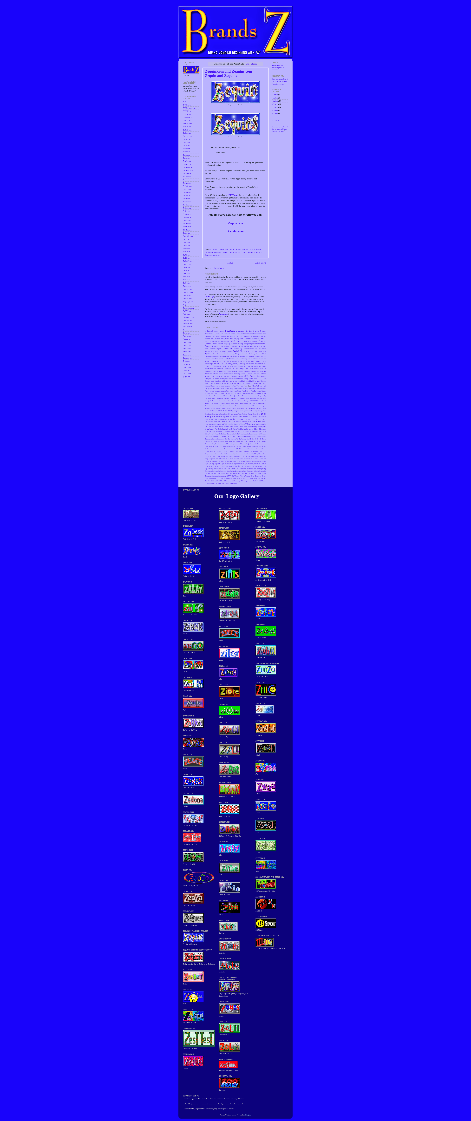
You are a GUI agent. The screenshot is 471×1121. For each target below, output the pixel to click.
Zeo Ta (254, 439)
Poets (261, 393)
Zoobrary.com (217, 468)
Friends (264, 361)
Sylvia (230, 414)
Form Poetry (241, 361)
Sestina (213, 408)
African (244, 333)
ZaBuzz (243, 429)
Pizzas (208, 393)
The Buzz (252, 416)
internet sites (214, 376)
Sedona (225, 406)
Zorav (245, 471)
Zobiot (257, 458)
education (234, 356)
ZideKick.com (234, 451)
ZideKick (226, 451)
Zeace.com (259, 436)
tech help (208, 417)
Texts (240, 416)
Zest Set (232, 446)
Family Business (229, 359)
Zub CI (210, 473)
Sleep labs (251, 408)
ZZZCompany (236, 481)
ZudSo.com (228, 473)
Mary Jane (241, 383)
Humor (229, 371)
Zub (206, 473)
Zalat (232, 431)
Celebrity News (246, 341)
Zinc (261, 451)
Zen (226, 439)
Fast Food (251, 359)
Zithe (217, 458)
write (245, 426)
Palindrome (250, 388)
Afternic (249, 333)
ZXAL (214, 478)
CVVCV (251, 351)
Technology (222, 416)
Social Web (218, 411)
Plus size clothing (236, 393)
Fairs (216, 359)
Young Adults (209, 429)
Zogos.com (236, 463)
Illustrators (208, 374)
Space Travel (239, 411)
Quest (247, 398)
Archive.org (223, 314)
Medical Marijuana (259, 383)
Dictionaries (244, 354)
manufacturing (209, 383)
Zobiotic (207, 461)
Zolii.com (213, 466)
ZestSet (256, 446)
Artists (241, 336)
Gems (252, 363)
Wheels (221, 426)
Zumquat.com (222, 476)
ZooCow (224, 468)
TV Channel (247, 419)
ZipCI (254, 454)
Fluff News (222, 361)
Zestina (244, 446)
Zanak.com (248, 431)
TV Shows (263, 419)
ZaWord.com (262, 434)
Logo (230, 381)
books (242, 339)
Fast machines (258, 359)
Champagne (255, 341)
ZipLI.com (208, 456)
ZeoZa (238, 441)
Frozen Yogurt (209, 363)
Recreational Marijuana (235, 401)
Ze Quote (232, 436)
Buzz (232, 341)
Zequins (207, 255)
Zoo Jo (249, 466)
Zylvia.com (231, 478)
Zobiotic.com (214, 461)
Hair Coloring (238, 366)
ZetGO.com (242, 449)
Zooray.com (208, 471)
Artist (236, 336)
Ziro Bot (250, 456)
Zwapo (264, 476)
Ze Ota (222, 436)
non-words (263, 386)
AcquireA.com (219, 333)
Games (223, 363)
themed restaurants (214, 419)
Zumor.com (208, 476)
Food (227, 361)
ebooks (228, 356)
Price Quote (226, 396)
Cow (259, 348)
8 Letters (256, 331)
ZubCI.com (216, 473)
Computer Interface (237, 346)
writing (254, 426)
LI (237, 378)
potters (207, 396)
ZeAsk (264, 436)
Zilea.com (256, 451)
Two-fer (207, 421)
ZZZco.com (227, 481)
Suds (206, 414)
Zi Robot (254, 449)
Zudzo (235, 473)
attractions (247, 336)
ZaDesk (256, 429)
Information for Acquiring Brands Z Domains (238, 373)
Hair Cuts (247, 366)
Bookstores (247, 338)
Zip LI (239, 454)
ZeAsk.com (208, 439)
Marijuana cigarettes (229, 383)
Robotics (243, 403)
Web (225, 424)
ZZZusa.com (233, 483)
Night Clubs (209, 252)
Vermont (244, 421)
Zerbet (257, 444)
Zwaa (252, 476)
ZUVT (229, 476)
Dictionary (252, 354)
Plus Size (227, 393)
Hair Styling (262, 366)
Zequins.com (236, 231)
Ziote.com (227, 454)
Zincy (264, 451)
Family (221, 359)
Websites (248, 424)
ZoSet (255, 471)
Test (231, 416)
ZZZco (221, 481)
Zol (259, 463)
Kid (243, 376)
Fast (237, 359)
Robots (263, 403)
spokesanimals (248, 411)
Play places (221, 393)
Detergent (237, 354)
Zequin (250, 252)
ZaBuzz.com (249, 429)
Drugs (218, 356)
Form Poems (233, 361)
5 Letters (230, 330)
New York (236, 386)
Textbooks (235, 416)
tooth (225, 419)
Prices (240, 396)
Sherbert (223, 408)
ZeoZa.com (244, 441)
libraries (240, 378)
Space (233, 411)
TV (242, 419)
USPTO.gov (233, 195)
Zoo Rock (260, 466)
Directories (212, 356)
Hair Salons (254, 366)
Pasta (264, 388)
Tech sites (215, 417)
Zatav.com (230, 434)
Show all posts (251, 64)
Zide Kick (220, 451)
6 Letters (213, 249)
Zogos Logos (229, 463)
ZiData (207, 451)
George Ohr (208, 366)
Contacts (245, 348)
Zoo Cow (244, 466)
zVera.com (247, 476)
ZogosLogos (244, 463)
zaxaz (206, 436)
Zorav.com (250, 471)
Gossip (224, 366)
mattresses (249, 383)
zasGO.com (215, 434)
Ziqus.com (244, 456)
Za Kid (233, 429)
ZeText (225, 449)
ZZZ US (207, 481)
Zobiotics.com (229, 461)
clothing (240, 344)
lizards (255, 378)
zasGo (209, 434)
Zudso (223, 473)
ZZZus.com (220, 483)
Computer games (224, 346)
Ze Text (249, 436)
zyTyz (237, 478)
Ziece (240, 451)
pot (265, 393)
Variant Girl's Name (229, 422)
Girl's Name (217, 366)
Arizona (223, 336)
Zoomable (253, 468)
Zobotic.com (255, 461)
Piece (227, 391)
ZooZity (232, 471)
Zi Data (248, 449)
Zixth (241, 458)
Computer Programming (252, 346)
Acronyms (227, 334)
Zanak (242, 431)
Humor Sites (236, 371)
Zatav (224, 434)
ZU (265, 471)
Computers (244, 249)
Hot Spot (252, 249)
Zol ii (262, 463)
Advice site (238, 333)
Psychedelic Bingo (210, 398)
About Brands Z (209, 333)
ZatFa (234, 434)
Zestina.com (250, 446)
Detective (220, 354)
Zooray (264, 468)
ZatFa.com (240, 434)
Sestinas (218, 408)
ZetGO (236, 449)
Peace (206, 391)
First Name (214, 361)
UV (220, 421)
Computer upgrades (215, 349)
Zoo (239, 466)
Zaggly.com (216, 431)
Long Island (241, 381)
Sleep (238, 408)
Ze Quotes (239, 436)
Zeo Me (249, 439)
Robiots (228, 403)
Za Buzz (222, 429)
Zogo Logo (262, 461)
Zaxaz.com (211, 436)
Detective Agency (228, 354)
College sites (252, 343)
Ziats (258, 449)
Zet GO (220, 449)
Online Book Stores (218, 388)
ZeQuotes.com (250, 444)
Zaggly (211, 431)
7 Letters (221, 249)
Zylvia (226, 478)
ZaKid (222, 431)
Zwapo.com (208, 478)
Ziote (222, 454)
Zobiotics (221, 461)
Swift (225, 414)
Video (249, 421)
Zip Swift (249, 454)
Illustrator (263, 371)
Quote (256, 398)
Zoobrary (210, 468)
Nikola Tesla (255, 386)
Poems (244, 393)
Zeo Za (259, 439)
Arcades (218, 336)
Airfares (207, 336)
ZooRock (215, 471)
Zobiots (235, 461)
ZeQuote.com (235, 444)
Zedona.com (220, 439)
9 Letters (263, 331)
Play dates (214, 393)
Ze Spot (244, 436)
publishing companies (237, 398)
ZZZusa (226, 483)
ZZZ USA (214, 481)
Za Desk (227, 429)
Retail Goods (262, 401)
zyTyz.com (242, 478)
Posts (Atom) (219, 268)
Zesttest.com (213, 449)
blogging (236, 338)
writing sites (262, 426)
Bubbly (217, 341)
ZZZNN (255, 481)
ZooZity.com (239, 471)
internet (259, 249)
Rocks (207, 406)
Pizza (231, 391)
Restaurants (218, 252)
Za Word (238, 429)
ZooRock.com (222, 471)
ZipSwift (225, 456)
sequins (231, 252)
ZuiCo (252, 473)
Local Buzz (214, 381)
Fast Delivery (243, 359)
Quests (252, 398)
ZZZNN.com (262, 481)
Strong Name (262, 411)
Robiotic (216, 403)
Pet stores (211, 391)
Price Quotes (234, 396)
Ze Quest (226, 436)
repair (248, 401)
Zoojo (237, 468)
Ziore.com (218, 454)
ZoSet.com (260, 471)
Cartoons (237, 341)
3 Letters (215, 331)
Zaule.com (250, 434)
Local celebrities (223, 381)
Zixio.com (236, 458)
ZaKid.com (227, 431)
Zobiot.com (263, 458)
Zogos (222, 463)
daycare (207, 354)
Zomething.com (232, 466)
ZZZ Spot (263, 478)
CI (223, 344)
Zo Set (252, 458)
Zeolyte (264, 439)
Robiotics (222, 403)
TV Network (255, 419)
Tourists (230, 419)
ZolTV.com (224, 466)
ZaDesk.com (262, 429)
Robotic (237, 403)
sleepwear (258, 408)
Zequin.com (235, 223)
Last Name (215, 379)
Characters (262, 341)
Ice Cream (244, 371)
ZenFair (236, 439)
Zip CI (235, 454)
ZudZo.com (240, 473)
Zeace (253, 436)
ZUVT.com (235, 476)
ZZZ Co (248, 478)
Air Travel (263, 333)
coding (246, 343)
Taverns (244, 252)
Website (242, 424)
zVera (241, 476)
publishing (225, 398)
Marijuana (217, 383)
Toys (234, 419)
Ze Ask (217, 436)
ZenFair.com (242, 439)
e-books (223, 356)
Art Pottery (230, 336)
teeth (227, 416)
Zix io (227, 458)
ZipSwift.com (233, 456)
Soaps (264, 408)
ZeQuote (228, 444)
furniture (217, 364)
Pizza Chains (237, 391)
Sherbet (229, 408)
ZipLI (264, 454)
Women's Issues (228, 426)
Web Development (234, 424)
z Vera (215, 429)
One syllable (208, 388)
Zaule (245, 434)
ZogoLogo (208, 463)
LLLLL (260, 378)
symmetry (235, 414)
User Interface (214, 421)
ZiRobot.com (262, 456)
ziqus (238, 456)
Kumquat (263, 376)
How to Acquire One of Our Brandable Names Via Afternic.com (280, 81)
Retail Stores (209, 403)
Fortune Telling (250, 361)
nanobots (229, 386)
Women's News (238, 426)
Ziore (212, 454)
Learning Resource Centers (227, 378)
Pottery (211, 396)
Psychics (219, 398)
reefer (244, 401)
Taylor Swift (256, 414)
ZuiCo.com (258, 473)
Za (219, 429)
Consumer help (237, 348)
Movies (223, 386)
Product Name (247, 396)
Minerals (207, 386)
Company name (234, 249)
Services (207, 408)
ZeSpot (217, 446)
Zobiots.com (242, 461)
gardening (235, 363)
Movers (218, 386)
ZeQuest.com (257, 441)
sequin (225, 252)
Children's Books (217, 343)
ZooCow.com (231, 468)
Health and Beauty (217, 368)
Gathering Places (244, 364)
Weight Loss (259, 424)
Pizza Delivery (246, 391)
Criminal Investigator (219, 351)
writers (250, 426)
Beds (212, 339)
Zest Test (238, 446)
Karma (240, 376)
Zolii (208, 466)
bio (219, 338)
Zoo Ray (254, 466)
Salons (211, 406)
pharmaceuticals (220, 391)
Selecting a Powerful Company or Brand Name (242, 406)
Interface (263, 373)
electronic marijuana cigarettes (257, 356)
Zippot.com (219, 456)
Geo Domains (261, 364)
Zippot (213, 456)
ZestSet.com (262, 446)
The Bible (245, 416)
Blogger (248, 1115)
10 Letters (208, 331)
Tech (263, 413)
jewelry (229, 376)
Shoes (234, 408)
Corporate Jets (252, 348)
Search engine (218, 406)
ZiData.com (212, 451)
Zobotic (248, 461)
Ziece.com (246, 451)
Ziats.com (263, 449)
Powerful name (218, 396)
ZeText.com (230, 449)
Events (213, 359)
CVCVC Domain (239, 351)
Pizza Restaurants (256, 391)
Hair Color (230, 366)
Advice (233, 333)
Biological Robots (227, 339)
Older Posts (260, 262)
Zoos (228, 471)
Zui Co (247, 473)
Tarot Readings (242, 414)
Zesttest (207, 449)
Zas (263, 431)
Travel (239, 419)
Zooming (259, 468)
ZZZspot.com (209, 483)
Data (264, 351)
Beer (216, 338)
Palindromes (258, 388)
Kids (258, 376)
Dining (207, 356)
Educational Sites (243, 356)
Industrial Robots (218, 373)
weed (253, 424)
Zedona (214, 439)
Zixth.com (247, 458)
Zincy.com (208, 454)
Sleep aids (243, 408)
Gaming (229, 364)
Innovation (256, 374)
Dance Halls (258, 351)
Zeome (215, 441)
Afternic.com (256, 333)
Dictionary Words (260, 354)
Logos (235, 381)
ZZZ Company (255, 478)
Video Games (256, 422)
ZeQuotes (243, 444)
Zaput (253, 431)
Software (238, 252)
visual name (208, 424)
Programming (262, 396)
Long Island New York (253, 381)
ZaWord (256, 434)
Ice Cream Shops (253, 371)
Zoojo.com (243, 468)
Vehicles (238, 421)
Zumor (264, 473)
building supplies (225, 341)
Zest (228, 446)
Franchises (258, 361)
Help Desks (227, 368)
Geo (255, 364)
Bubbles (212, 341)
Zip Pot (244, 454)
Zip (232, 454)
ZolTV (218, 466)
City (225, 343)
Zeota (226, 441)
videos (264, 422)
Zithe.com (222, 458)
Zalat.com (237, 431)
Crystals (229, 351)
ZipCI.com (259, 454)
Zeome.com (221, 441)
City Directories (232, 343)
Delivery (214, 354)
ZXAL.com (220, 478)
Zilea (251, 451)
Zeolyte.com (208, 441)
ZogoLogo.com (215, 463)
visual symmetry (217, 424)
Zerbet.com (263, 444)
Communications (261, 343)
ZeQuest (250, 441)
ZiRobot (255, 456)
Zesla (206, 446)
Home (230, 262)
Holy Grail (234, 368)
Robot (232, 403)
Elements (207, 359)
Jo (233, 376)
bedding (257, 336)
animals (212, 336)
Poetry (248, 393)
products (255, 396)
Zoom (248, 468)
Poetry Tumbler (255, 393)
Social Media (209, 411)
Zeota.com (232, 441)
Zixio (231, 458)
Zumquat (215, 476)
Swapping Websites (218, 414)
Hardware (208, 369)
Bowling (257, 338)
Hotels (246, 368)
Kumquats (208, 378)
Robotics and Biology (253, 403)
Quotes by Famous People (220, 401)
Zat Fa (221, 434)
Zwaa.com (258, 476)
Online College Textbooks (232, 388)
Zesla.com (211, 446)
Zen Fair (230, 439)
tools (222, 419)
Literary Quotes (248, 378)
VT (223, 424)
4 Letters (221, 331)
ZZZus (215, 483)
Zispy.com (212, 458)
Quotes (210, 401)
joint (235, 376)
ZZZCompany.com (246, 481)
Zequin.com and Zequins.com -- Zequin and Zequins (230, 73)
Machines (263, 381)
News (241, 386)
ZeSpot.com (223, 446)
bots (253, 339)
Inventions (222, 376)
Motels (212, 386)
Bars (226, 249)
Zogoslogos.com (253, 463)
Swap (210, 414)
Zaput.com (258, 431)
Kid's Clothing (250, 376)
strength (255, 411)
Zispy (206, 458)
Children (208, 344)
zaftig (206, 431)
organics (243, 388)
